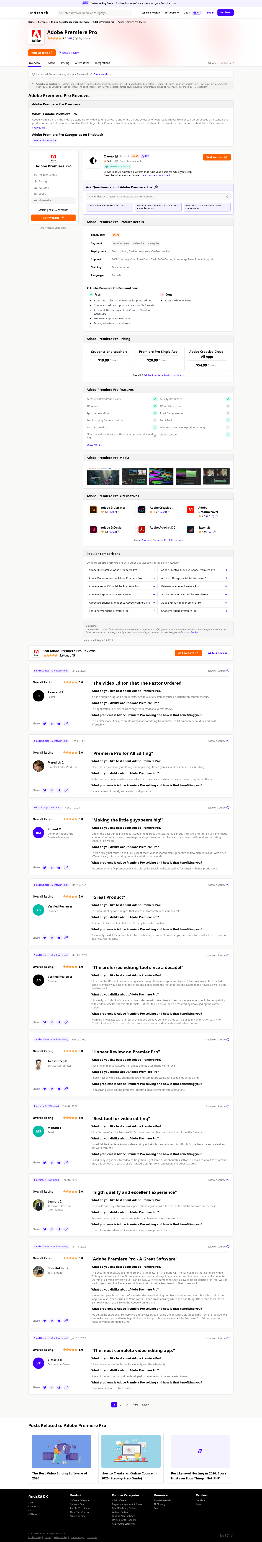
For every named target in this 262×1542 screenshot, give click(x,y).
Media (42, 194)
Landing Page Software (123, 1515)
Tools (156, 1508)
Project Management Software (127, 1504)
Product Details (47, 174)
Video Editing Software (45, 140)
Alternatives (82, 63)
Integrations (102, 63)
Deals (191, 12)
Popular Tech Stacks (80, 1508)
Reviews (50, 63)
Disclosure (92, 1537)
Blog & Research (162, 1500)
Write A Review (77, 1515)
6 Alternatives (162, 540)
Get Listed (201, 1500)
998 (70, 38)
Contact (32, 1506)
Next (135, 1404)
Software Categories (80, 1500)
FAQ (30, 1510)
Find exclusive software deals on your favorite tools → (147, 3)
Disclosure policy (183, 86)
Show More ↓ (39, 128)
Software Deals (77, 1504)
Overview (34, 63)
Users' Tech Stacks (79, 1512)
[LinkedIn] (52, 723)
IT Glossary (159, 1504)
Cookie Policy (34, 1537)
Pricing (65, 63)
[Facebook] (232, 1535)
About (31, 1502)
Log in (211, 12)
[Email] (59, 723)
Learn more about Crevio (156, 175)
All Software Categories (123, 1523)
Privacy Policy (60, 1537)
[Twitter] (45, 723)
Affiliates (32, 1514)
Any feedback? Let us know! (53, 227)
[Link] (66, 723)
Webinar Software (121, 1512)
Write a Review (151, 12)
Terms (48, 1537)
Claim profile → (102, 74)
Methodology (200, 86)
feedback (195, 632)
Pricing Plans (164, 375)
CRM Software (119, 1500)
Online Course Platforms (124, 1519)
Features (43, 187)
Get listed (225, 12)
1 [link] (114, 1404)
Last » (145, 1404)
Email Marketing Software (125, 1508)
